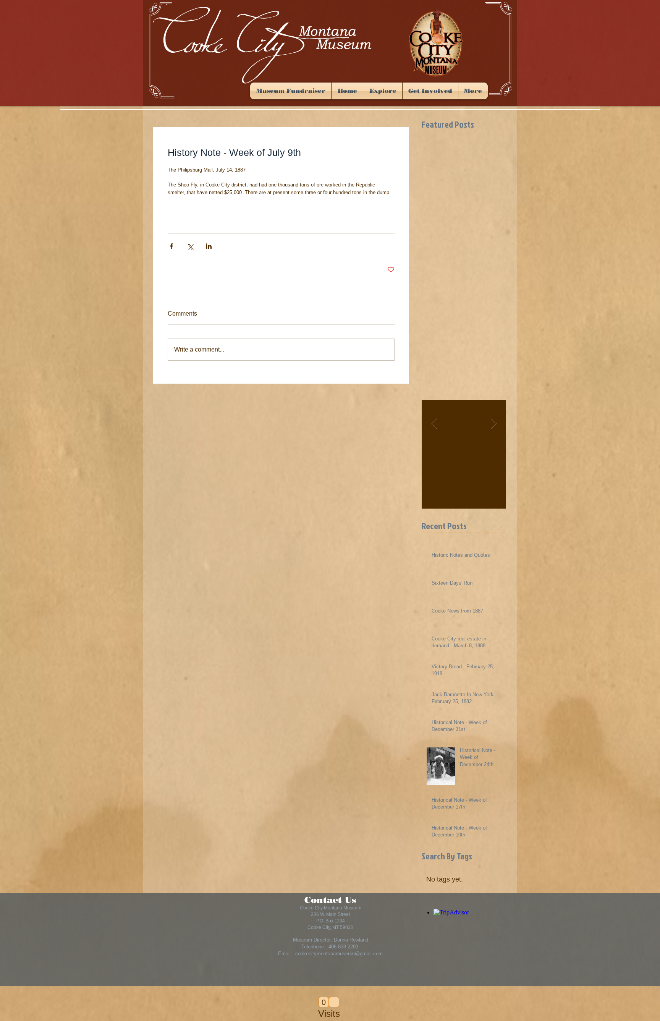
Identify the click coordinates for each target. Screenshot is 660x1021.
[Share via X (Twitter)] (190, 246)
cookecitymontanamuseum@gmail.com (339, 953)
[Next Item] (493, 423)
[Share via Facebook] (171, 246)
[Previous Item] (433, 423)
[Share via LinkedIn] (208, 246)
